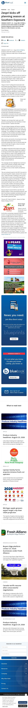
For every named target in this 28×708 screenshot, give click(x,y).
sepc (9, 9)
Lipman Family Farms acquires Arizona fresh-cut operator (13, 472)
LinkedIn (23, 40)
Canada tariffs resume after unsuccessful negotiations (12, 587)
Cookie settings (22, 705)
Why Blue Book (5, 678)
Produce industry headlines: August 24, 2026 (14, 623)
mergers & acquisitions (10, 543)
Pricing (3, 683)
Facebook (11, 40)
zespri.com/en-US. (6, 234)
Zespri (13, 9)
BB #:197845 (20, 50)
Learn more (5, 706)
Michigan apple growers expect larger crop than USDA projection (12, 510)
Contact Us (4, 688)
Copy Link (5, 43)
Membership (13, 377)
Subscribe (14, 339)
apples (5, 431)
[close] (26, 695)
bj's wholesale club (9, 619)
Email (4, 40)
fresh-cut (6, 466)
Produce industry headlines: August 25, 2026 (14, 436)
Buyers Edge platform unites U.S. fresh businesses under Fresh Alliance (12, 549)
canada (5, 582)
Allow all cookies (22, 702)
